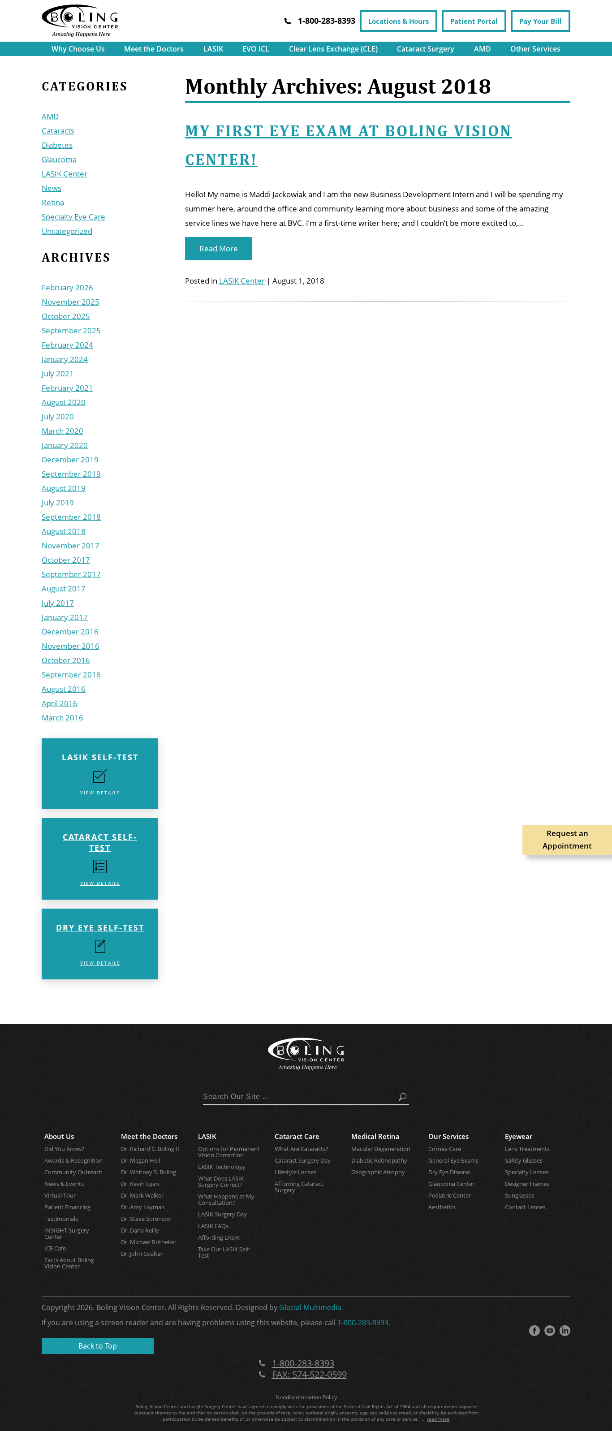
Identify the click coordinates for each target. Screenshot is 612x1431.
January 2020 (65, 445)
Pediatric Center (449, 1195)
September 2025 (71, 330)
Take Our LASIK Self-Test (224, 1252)
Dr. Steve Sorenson (146, 1218)
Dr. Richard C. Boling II (150, 1149)
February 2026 (67, 287)
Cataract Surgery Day (303, 1160)
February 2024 (67, 345)
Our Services (448, 1136)
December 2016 (70, 631)
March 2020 (62, 431)
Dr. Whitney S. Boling (148, 1172)
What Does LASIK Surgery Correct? (221, 1181)
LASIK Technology (222, 1167)
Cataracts (58, 130)
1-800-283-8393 (362, 1323)
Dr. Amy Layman (143, 1207)
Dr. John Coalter (142, 1253)
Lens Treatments (527, 1149)
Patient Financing (67, 1207)
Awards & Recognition (73, 1160)
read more (438, 1419)
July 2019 (58, 502)
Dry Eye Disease (449, 1172)
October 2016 (66, 660)
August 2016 (64, 689)
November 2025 (70, 302)
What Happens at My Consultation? (226, 1199)
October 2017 (66, 560)
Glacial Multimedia (310, 1307)
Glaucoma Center (451, 1184)
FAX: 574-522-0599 (309, 1374)
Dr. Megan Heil (140, 1160)
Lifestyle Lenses (295, 1172)
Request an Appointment (567, 839)
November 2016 (70, 646)
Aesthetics (442, 1207)
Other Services (535, 49)
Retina (53, 202)
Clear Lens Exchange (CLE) (333, 49)
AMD (482, 49)
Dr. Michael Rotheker (149, 1242)
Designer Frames (527, 1184)
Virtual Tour (60, 1195)
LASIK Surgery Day (222, 1214)
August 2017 (64, 588)
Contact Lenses (525, 1207)
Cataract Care (297, 1136)
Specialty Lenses (526, 1172)
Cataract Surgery (425, 49)
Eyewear (518, 1136)
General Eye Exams (453, 1160)
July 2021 (58, 373)
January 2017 (65, 617)
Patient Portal (474, 21)
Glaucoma (59, 159)
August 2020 (64, 402)
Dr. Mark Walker (142, 1195)
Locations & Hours (398, 21)
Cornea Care (444, 1149)
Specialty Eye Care (73, 216)
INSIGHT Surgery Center (66, 1233)
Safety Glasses (524, 1160)
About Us (59, 1136)
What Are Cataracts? (301, 1149)
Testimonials (61, 1218)
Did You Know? (64, 1149)
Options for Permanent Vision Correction (229, 1152)
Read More (218, 248)
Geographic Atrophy (378, 1172)
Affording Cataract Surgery (299, 1187)
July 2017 (58, 603)
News (51, 188)
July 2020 (58, 416)
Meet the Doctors (154, 49)
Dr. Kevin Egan (140, 1184)
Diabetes (57, 145)
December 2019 (70, 459)
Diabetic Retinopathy (379, 1160)
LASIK (213, 49)
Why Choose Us (78, 49)
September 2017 (71, 574)
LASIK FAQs (213, 1226)
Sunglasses (519, 1195)
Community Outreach (73, 1172)
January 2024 (65, 359)
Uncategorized (67, 231)
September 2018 (71, 517)
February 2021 (67, 388)
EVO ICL (255, 49)
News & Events (64, 1184)
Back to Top (97, 1346)
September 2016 (71, 674)
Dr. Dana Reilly (140, 1230)
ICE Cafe (55, 1248)
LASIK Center (64, 173)
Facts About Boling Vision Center (69, 1263)
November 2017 (70, 545)
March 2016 (62, 717)
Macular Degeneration (380, 1149)
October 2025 (66, 316)
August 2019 (64, 488)
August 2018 (64, 531)
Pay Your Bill (540, 21)
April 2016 (60, 703)
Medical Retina (375, 1136)
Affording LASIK (219, 1237)
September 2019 (71, 474)
